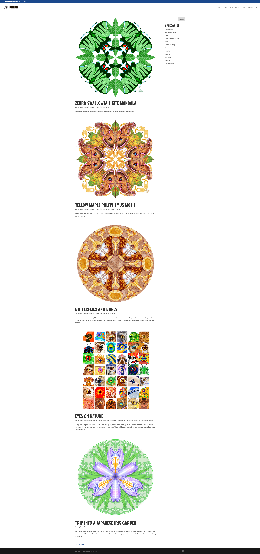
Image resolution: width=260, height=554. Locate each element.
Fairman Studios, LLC (90, 551)
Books (237, 7)
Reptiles (140, 420)
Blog (231, 7)
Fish (123, 420)
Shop (225, 7)
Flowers (112, 209)
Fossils (167, 51)
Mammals (134, 420)
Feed (243, 7)
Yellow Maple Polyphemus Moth (105, 205)
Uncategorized (148, 420)
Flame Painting (170, 45)
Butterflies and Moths (102, 107)
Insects (118, 209)
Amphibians (88, 420)
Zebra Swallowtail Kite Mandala (105, 103)
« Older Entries (80, 545)
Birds (105, 420)
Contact (250, 7)
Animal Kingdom (89, 107)
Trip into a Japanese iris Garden (105, 523)
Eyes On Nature (89, 416)
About (219, 7)
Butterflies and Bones (96, 309)
